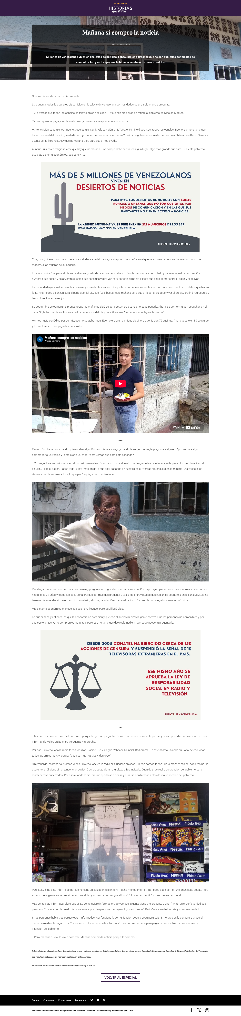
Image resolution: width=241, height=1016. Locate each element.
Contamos (48, 1000)
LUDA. (131, 1010)
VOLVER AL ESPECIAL (120, 977)
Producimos (64, 1000)
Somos (35, 1000)
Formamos (80, 1000)
